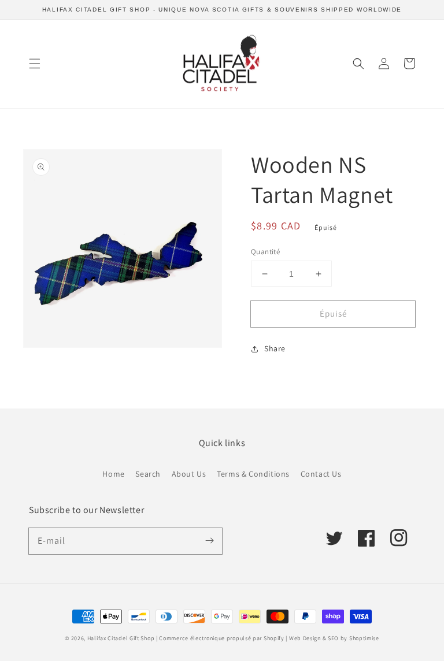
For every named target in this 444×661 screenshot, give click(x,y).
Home (113, 474)
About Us (189, 474)
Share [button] (275, 348)
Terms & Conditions (253, 474)
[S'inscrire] (209, 541)
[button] (34, 63)
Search (148, 474)
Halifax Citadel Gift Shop (121, 638)
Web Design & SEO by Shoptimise (334, 638)
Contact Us (321, 474)
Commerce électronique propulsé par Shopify (221, 638)
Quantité (265, 252)
